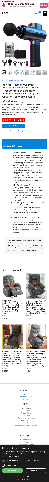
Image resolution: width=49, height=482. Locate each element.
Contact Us (26, 410)
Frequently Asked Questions (26, 425)
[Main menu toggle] (45, 13)
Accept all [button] (12, 470)
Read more (15, 456)
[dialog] (24, 463)
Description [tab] (8, 142)
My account (26, 408)
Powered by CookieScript (24, 479)
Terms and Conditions (26, 418)
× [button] (46, 447)
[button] (24, 476)
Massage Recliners (26, 442)
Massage (23, 81)
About (26, 394)
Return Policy (26, 423)
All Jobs (26, 399)
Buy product (13, 126)
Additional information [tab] (12, 146)
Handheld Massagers (10, 81)
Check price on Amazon (13, 120)
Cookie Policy (26, 415)
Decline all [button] (36, 470)
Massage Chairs (26, 440)
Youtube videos (26, 397)
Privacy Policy (26, 413)
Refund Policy (26, 420)
